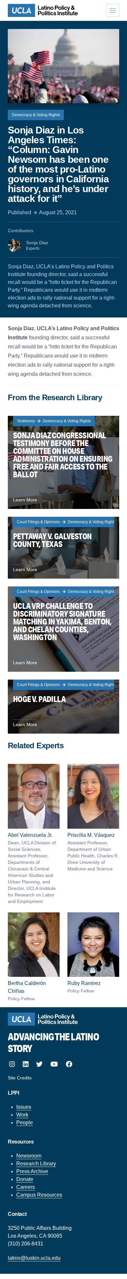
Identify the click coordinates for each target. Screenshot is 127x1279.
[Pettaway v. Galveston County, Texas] (63, 548)
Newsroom (28, 1156)
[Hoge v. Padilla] (63, 707)
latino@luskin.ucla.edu (34, 1258)
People (24, 1122)
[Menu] (112, 10)
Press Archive (32, 1171)
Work (22, 1114)
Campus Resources (39, 1195)
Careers (25, 1187)
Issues (23, 1107)
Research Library (36, 1163)
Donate (24, 1179)
